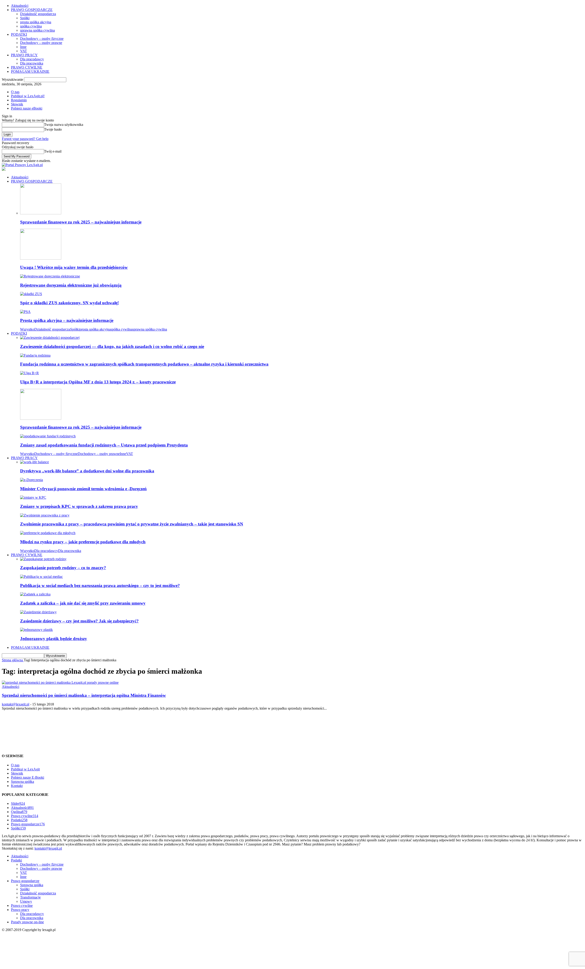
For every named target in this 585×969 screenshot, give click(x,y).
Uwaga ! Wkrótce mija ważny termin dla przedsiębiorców (74, 267)
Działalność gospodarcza (38, 14)
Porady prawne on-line (27, 922)
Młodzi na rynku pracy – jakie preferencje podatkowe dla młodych (83, 541)
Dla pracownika (31, 63)
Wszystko (27, 329)
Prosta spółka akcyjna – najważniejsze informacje (66, 320)
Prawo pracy (20, 910)
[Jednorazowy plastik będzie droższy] (36, 630)
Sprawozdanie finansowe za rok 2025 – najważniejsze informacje (80, 222)
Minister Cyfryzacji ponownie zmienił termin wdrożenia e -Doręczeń (83, 488)
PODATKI (19, 34)
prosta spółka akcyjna (35, 22)
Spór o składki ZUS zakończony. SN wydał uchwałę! (69, 302)
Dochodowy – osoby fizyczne (42, 38)
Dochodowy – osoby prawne (41, 43)
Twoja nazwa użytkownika (63, 125)
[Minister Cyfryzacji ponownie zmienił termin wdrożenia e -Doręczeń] (31, 480)
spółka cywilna (31, 26)
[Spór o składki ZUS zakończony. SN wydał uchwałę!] (31, 294)
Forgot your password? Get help (25, 139)
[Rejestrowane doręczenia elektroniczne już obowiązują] (50, 276)
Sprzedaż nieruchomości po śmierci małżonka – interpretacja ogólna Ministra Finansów (84, 695)
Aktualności (19, 6)
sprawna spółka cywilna (37, 30)
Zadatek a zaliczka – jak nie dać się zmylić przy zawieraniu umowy (83, 603)
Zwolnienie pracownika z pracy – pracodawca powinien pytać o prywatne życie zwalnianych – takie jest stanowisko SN (131, 524)
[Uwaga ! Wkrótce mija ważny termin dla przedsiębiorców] (40, 258)
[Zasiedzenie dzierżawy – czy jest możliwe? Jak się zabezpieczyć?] (38, 612)
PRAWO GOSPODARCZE (32, 10)
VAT (23, 51)
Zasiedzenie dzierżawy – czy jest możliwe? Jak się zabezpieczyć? (79, 621)
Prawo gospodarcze (28, 824)
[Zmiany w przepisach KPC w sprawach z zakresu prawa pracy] (33, 497)
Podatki (19, 820)
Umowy (26, 901)
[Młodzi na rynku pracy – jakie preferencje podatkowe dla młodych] (47, 533)
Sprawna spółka (22, 781)
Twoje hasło (53, 129)
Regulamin (19, 100)
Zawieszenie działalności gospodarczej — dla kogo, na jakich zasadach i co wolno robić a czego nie (112, 346)
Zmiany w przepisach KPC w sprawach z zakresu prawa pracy (79, 506)
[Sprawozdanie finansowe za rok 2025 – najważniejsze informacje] (40, 213)
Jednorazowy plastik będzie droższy (53, 638)
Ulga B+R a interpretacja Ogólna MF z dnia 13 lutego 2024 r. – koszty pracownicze (98, 382)
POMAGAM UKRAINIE (30, 71)
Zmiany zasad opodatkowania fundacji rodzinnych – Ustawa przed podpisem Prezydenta (104, 445)
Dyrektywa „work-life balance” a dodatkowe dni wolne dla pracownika (87, 470)
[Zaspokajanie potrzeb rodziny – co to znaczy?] (43, 559)
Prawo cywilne (24, 816)
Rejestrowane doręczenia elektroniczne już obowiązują (71, 285)
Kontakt (17, 786)
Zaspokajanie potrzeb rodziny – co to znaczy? (63, 567)
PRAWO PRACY (24, 55)
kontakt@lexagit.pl (15, 704)
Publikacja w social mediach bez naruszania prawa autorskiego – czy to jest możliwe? (100, 585)
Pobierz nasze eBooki (26, 108)
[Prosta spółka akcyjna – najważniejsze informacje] (25, 312)
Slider (18, 803)
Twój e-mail (52, 151)
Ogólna (19, 812)
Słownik (17, 104)
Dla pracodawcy (32, 59)
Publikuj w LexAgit (25, 769)
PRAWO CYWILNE (26, 67)
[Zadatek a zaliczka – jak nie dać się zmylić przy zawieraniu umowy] (35, 594)
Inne (23, 47)
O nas (15, 92)
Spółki (24, 18)
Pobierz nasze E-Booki (27, 777)
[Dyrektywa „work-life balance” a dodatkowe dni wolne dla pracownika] (34, 462)
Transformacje (30, 897)
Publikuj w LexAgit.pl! (28, 96)
